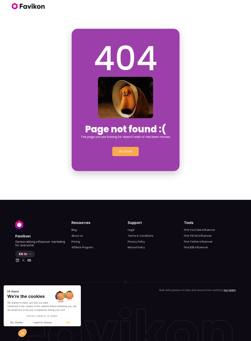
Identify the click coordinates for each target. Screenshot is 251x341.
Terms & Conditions (140, 236)
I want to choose (42, 322)
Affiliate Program (82, 247)
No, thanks (16, 322)
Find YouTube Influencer (199, 230)
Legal (131, 230)
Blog (74, 230)
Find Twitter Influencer (198, 241)
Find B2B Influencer (196, 247)
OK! (68, 322)
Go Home (125, 151)
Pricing (75, 241)
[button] (25, 254)
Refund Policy (136, 247)
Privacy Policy (136, 241)
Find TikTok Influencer (198, 236)
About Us (77, 236)
